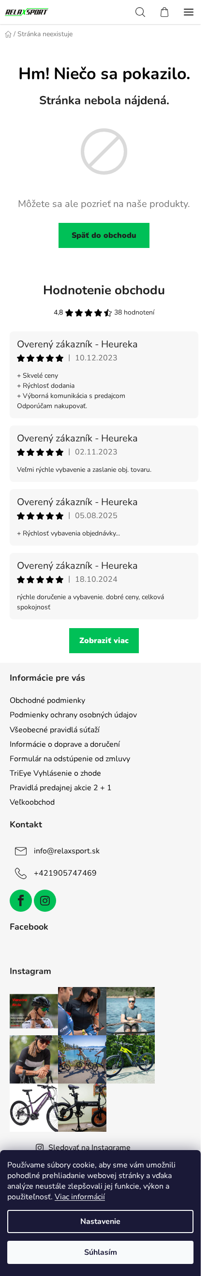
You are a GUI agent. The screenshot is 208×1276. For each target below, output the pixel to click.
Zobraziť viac (104, 640)
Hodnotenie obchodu (104, 290)
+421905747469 (65, 873)
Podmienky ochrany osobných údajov (73, 715)
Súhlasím (100, 1252)
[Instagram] (45, 901)
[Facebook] (21, 901)
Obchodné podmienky (47, 700)
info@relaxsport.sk (67, 851)
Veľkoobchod (32, 802)
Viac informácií (80, 1197)
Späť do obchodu (104, 235)
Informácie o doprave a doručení (65, 744)
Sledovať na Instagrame (89, 1147)
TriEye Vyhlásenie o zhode (55, 773)
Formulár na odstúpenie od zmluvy (70, 759)
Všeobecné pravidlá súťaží (55, 730)
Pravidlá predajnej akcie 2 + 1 (61, 787)
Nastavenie (100, 1221)
